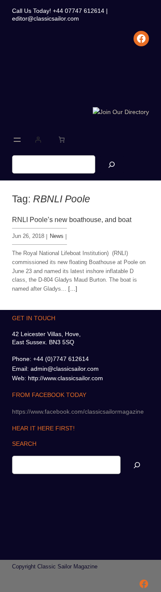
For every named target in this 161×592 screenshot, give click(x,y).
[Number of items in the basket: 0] (61, 139)
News (57, 236)
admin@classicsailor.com (64, 368)
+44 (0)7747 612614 (61, 358)
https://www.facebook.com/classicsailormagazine (78, 411)
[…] (72, 288)
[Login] (38, 139)
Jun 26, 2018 (28, 236)
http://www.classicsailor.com (65, 378)
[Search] (112, 164)
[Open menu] (17, 140)
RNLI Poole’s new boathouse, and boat (71, 219)
